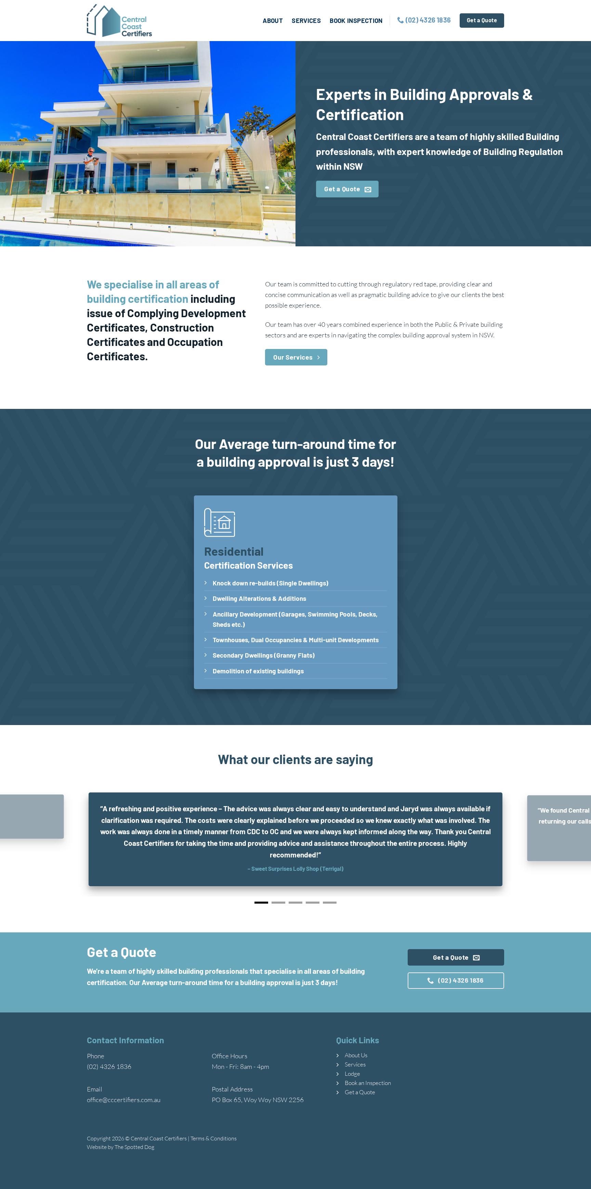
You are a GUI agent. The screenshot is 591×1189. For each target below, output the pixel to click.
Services (306, 20)
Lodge (352, 1071)
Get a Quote (360, 1089)
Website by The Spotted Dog (120, 1144)
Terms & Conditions (214, 1136)
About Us (356, 1053)
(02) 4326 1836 (109, 1064)
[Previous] (20, 843)
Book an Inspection (368, 1080)
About (273, 20)
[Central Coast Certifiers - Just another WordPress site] (121, 20)
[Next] (570, 843)
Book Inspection (356, 20)
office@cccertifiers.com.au (123, 1098)
